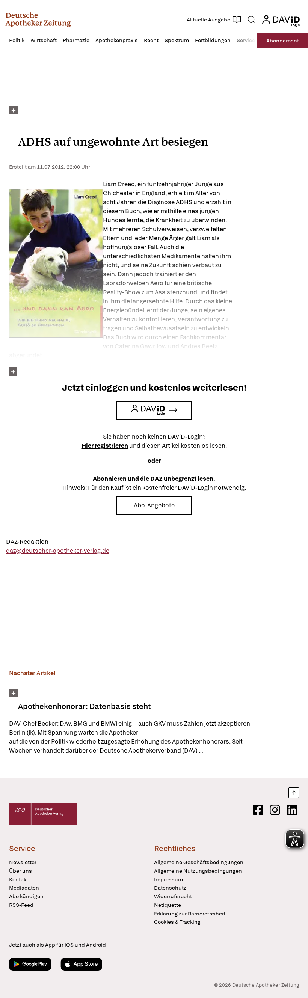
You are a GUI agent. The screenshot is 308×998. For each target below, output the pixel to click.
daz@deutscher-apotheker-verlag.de (57, 551)
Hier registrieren (105, 446)
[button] (38, 19)
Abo (282, 40)
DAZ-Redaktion (27, 542)
